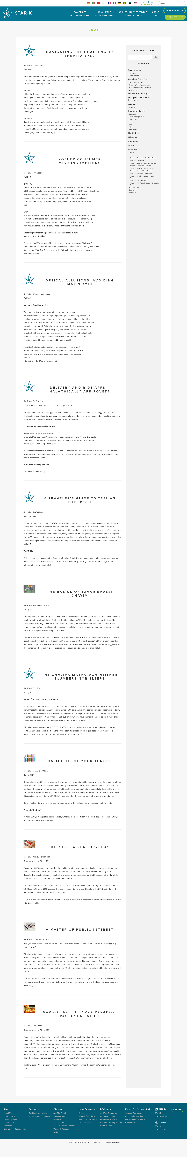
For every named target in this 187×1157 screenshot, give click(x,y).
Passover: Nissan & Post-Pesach (141, 171)
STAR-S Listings (161, 1129)
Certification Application (38, 1113)
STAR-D (162, 1109)
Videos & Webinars (61, 1129)
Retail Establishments (109, 1119)
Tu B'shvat (132, 192)
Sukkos (131, 190)
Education (57, 1109)
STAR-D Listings (161, 1116)
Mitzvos (132, 137)
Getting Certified (138, 79)
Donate (177, 1110)
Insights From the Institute (138, 99)
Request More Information (39, 1116)
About (156, 14)
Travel (131, 145)
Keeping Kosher (137, 110)
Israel (131, 104)
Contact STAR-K (10, 1122)
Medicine (133, 133)
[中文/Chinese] (99, 3)
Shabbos (133, 141)
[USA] (136, 3)
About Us (8, 1113)
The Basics (133, 130)
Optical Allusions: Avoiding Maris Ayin (80, 282)
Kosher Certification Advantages (140, 87)
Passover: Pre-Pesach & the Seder (141, 173)
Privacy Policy (9, 1116)
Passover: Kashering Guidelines (141, 165)
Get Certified (175, 17)
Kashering (132, 73)
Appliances (134, 69)
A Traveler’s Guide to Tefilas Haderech (80, 500)
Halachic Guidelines (86, 1116)
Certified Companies (108, 1113)
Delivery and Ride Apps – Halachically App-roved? (79, 389)
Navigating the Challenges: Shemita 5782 (80, 54)
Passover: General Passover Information (143, 163)
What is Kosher (134, 90)
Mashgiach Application (87, 1119)
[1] (70, 340)
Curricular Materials (61, 1116)
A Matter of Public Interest (80, 929)
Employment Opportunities (15, 1129)
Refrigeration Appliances (135, 1116)
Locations (8, 1125)
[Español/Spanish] (89, 3)
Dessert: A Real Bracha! (80, 847)
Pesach (131, 153)
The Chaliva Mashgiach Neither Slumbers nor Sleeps (80, 676)
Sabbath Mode (174, 10)
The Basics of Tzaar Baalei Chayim (80, 593)
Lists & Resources (86, 1109)
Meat (131, 124)
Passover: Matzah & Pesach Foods (141, 168)
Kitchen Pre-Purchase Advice (138, 1109)
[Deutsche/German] (120, 3)
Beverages (132, 114)
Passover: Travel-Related (138, 180)
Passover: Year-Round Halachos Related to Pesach (144, 184)
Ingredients (133, 119)
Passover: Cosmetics (137, 160)
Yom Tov (133, 149)
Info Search (105, 1109)
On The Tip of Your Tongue (80, 761)
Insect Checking (137, 93)
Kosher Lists (83, 1113)
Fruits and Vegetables (136, 117)
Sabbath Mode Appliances (111, 1122)
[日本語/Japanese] (105, 3)
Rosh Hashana (134, 187)
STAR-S (162, 1122)
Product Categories (108, 1116)
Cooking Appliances (133, 1113)
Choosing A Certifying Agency (139, 85)
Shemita (132, 107)
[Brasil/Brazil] (125, 3)
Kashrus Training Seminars (64, 1125)
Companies (80, 14)
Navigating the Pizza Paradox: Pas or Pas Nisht (80, 1014)
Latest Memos (134, 76)
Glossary (57, 1119)
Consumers (104, 14)
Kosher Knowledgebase (133, 14)
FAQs (55, 1132)
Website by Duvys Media (112, 1142)
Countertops (130, 1122)
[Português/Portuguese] (94, 3)
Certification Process (136, 82)
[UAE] (131, 3)
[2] (32, 357)
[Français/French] (110, 3)
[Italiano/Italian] (115, 3)
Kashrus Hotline (10, 1119)
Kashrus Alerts (106, 1125)
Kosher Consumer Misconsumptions (80, 161)
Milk (130, 127)
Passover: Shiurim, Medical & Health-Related (142, 177)
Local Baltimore (84, 1122)
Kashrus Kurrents (60, 1122)
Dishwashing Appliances (135, 1119)
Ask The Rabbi (59, 1113)
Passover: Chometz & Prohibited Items (143, 158)
